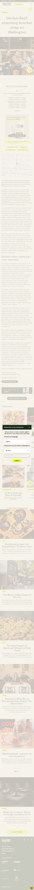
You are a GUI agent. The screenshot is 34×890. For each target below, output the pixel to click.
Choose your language (11, 436)
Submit (17, 461)
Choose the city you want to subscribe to (17, 445)
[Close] (29, 427)
